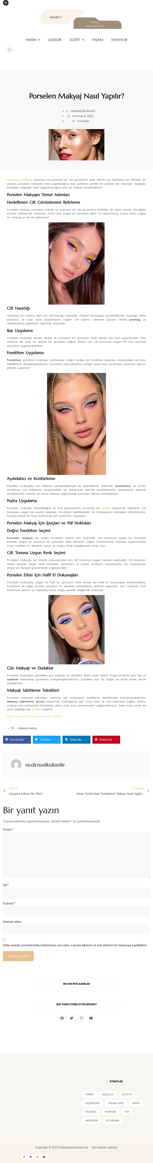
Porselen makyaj (19, 180)
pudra (106, 508)
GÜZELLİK (55, 40)
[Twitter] (72, 1018)
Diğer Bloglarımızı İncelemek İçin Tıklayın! (34, 716)
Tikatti (36, 709)
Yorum (8, 829)
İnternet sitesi (12, 922)
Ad (6, 885)
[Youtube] (91, 1018)
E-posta (9, 903)
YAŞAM (97, 40)
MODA (31, 40)
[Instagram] (6, 3)
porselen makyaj (27, 728)
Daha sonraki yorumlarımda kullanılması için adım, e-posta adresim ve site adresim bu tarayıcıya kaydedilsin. (75, 945)
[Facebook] (62, 1018)
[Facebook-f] (24, 1157)
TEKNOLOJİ (119, 40)
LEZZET (75, 40)
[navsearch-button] (9, 50)
